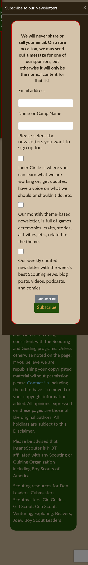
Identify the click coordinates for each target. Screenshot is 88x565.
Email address (31, 90)
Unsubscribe (47, 299)
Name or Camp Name (39, 113)
